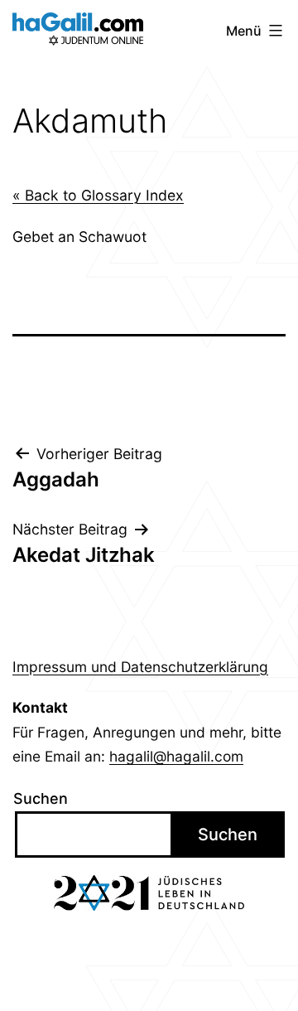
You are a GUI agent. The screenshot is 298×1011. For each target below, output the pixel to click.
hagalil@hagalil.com (176, 756)
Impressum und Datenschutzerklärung (140, 666)
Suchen (40, 798)
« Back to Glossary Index (98, 195)
